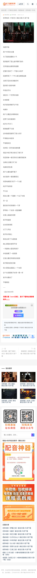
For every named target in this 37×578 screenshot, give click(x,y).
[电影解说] (21, 10)
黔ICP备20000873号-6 (28, 572)
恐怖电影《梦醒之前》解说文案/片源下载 (17, 528)
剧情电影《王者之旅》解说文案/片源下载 (17, 549)
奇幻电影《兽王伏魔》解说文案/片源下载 (17, 534)
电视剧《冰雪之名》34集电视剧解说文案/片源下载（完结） (18, 559)
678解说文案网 (12, 10)
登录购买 (19, 315)
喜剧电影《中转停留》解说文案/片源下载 (17, 540)
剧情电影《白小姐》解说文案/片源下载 (16, 543)
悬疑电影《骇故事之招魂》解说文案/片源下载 (27, 352)
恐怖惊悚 (13, 14)
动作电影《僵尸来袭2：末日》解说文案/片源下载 (9, 354)
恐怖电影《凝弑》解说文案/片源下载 (15, 531)
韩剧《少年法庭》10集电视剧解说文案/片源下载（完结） (18, 553)
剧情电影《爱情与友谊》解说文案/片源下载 (18, 546)
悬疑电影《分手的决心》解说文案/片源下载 (18, 537)
